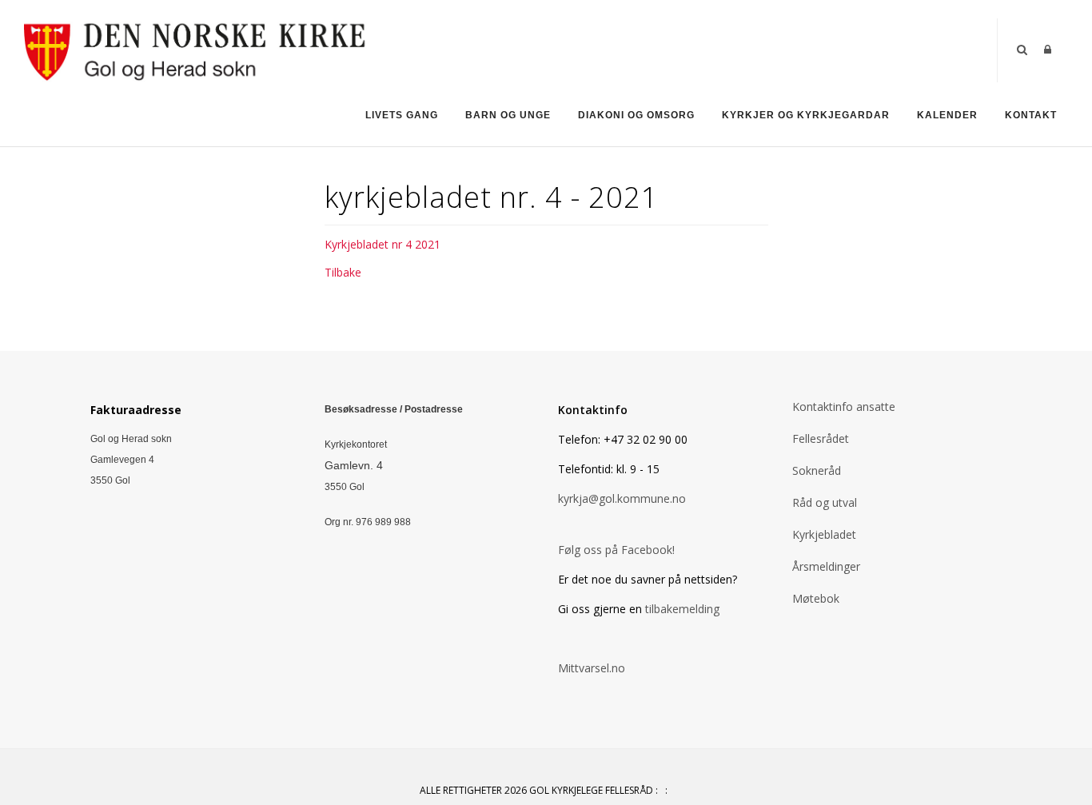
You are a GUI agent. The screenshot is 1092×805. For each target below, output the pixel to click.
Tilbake (343, 272)
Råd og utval (824, 502)
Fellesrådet (820, 438)
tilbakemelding (680, 608)
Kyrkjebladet (824, 534)
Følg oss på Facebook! (616, 549)
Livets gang (401, 115)
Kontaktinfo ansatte (843, 406)
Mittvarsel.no (591, 667)
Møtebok (815, 598)
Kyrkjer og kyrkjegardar (806, 115)
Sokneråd (816, 470)
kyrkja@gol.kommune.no (622, 498)
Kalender (947, 115)
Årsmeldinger (826, 566)
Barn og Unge (508, 115)
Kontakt (1031, 115)
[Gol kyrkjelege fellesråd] (198, 49)
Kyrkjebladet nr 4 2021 (382, 244)
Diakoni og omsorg (636, 115)
